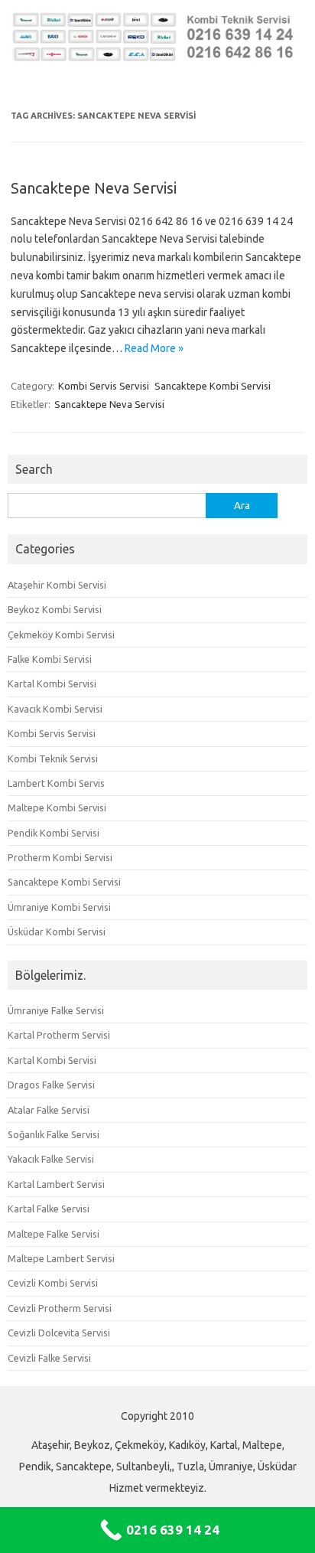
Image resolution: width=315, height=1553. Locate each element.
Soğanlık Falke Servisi (53, 1134)
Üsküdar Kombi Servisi (57, 931)
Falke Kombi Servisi (50, 659)
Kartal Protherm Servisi (59, 1034)
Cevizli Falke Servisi (49, 1357)
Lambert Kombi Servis (56, 783)
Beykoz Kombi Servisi (55, 609)
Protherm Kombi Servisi (60, 857)
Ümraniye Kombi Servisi (59, 907)
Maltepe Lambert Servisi (61, 1258)
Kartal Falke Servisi (48, 1208)
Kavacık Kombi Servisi (55, 708)
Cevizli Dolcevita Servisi (59, 1332)
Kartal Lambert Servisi (56, 1184)
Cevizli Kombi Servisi (53, 1282)
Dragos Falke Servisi (51, 1084)
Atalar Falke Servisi (48, 1109)
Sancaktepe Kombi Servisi (212, 385)
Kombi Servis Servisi (103, 385)
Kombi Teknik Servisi (53, 758)
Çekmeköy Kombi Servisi (61, 634)
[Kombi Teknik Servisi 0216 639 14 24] (157, 59)
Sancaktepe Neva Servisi (94, 188)
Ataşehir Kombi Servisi (57, 584)
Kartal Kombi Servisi (52, 683)
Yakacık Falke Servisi (51, 1158)
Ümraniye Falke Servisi (56, 1010)
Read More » (154, 348)
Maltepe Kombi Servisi (57, 807)
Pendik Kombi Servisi (53, 832)
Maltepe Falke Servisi (53, 1233)
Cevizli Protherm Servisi (60, 1308)
